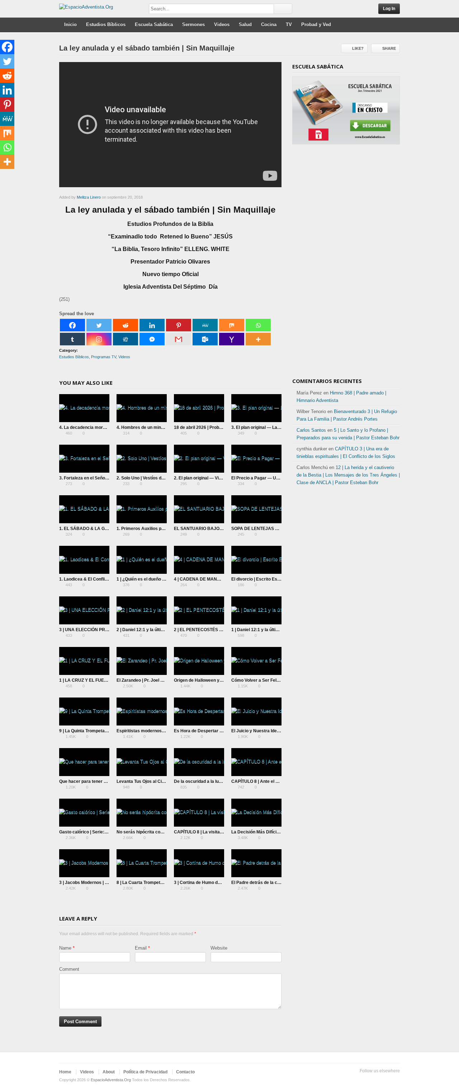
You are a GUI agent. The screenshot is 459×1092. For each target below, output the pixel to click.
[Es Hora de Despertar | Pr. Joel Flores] (199, 711)
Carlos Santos (311, 430)
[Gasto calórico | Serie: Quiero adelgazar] (84, 812)
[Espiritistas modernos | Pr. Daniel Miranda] (142, 711)
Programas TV (103, 357)
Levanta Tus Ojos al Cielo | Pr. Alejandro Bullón (164, 781)
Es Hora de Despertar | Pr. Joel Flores (212, 730)
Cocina (268, 24)
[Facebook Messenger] (152, 339)
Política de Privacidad (145, 1071)
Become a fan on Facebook (372, 1080)
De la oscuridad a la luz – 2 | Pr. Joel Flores (217, 781)
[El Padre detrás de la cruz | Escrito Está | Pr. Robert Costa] (256, 863)
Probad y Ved (316, 24)
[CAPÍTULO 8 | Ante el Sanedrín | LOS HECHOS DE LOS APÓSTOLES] (256, 762)
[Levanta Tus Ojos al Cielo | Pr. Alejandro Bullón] (142, 762)
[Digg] (125, 339)
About (109, 1071)
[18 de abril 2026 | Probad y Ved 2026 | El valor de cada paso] (199, 408)
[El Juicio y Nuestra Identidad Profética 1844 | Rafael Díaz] (256, 711)
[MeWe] (205, 325)
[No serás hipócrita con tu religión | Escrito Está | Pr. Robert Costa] (142, 812)
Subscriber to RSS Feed (395, 1080)
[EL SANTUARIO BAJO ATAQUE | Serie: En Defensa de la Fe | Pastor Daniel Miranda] (199, 509)
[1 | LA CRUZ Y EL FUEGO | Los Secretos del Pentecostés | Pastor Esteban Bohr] (84, 661)
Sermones (193, 24)
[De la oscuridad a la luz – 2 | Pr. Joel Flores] (199, 762)
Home (65, 1071)
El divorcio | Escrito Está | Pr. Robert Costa (274, 579)
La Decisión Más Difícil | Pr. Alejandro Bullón (276, 832)
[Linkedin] (152, 325)
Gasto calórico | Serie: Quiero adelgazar (99, 832)
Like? (358, 48)
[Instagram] (99, 339)
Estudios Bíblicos (106, 24)
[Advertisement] (346, 263)
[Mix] (231, 325)
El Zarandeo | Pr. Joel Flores (145, 680)
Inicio (70, 24)
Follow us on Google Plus (384, 1080)
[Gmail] (178, 339)
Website (218, 948)
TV (289, 24)
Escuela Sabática (154, 24)
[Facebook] (72, 325)
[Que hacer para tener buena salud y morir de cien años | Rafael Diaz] (84, 762)
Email (141, 948)
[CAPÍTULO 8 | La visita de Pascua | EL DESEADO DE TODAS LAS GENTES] (199, 812)
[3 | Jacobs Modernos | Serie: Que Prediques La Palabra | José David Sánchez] (84, 863)
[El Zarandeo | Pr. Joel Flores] (142, 661)
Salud (245, 24)
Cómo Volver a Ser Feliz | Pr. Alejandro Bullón (277, 680)
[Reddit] (125, 325)
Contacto (185, 1071)
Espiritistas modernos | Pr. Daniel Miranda (159, 730)
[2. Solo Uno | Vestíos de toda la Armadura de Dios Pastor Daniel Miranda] (142, 459)
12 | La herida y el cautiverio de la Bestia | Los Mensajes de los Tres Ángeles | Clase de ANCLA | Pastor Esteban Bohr (348, 475)
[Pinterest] (178, 325)
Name (65, 948)
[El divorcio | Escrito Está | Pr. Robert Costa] (256, 560)
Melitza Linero (89, 197)
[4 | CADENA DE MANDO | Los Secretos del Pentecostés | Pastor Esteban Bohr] (199, 560)
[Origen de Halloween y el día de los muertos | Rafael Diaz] (199, 661)
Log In (389, 8)
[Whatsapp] (258, 325)
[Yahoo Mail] (231, 339)
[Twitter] (99, 325)
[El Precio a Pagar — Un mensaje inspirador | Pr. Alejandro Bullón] (256, 459)
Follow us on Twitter (361, 1080)
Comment (69, 969)
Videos (222, 24)
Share (389, 48)
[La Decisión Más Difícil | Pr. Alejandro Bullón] (256, 812)
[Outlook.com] (205, 339)
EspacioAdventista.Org (111, 1080)
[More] (258, 339)
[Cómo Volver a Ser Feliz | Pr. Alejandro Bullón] (256, 661)
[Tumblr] (72, 339)
